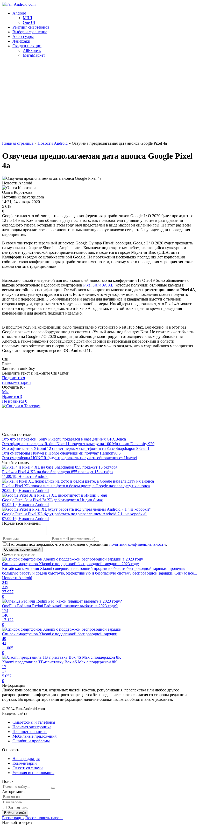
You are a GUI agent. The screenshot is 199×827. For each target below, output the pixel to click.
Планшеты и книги (29, 731)
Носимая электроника (31, 727)
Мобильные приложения (34, 736)
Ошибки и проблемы (31, 741)
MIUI (27, 18)
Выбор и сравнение (29, 32)
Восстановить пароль (44, 818)
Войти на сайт (15, 813)
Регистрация (13, 818)
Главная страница (17, 143)
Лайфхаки (21, 41)
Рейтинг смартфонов (30, 27)
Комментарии (24, 763)
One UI (29, 22)
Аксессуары (23, 36)
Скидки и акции (26, 46)
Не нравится (14, 401)
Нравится (12, 396)
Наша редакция (26, 758)
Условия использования (33, 772)
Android (19, 13)
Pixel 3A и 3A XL (98, 285)
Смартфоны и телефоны (33, 722)
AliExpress (32, 50)
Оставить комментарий (22, 549)
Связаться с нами (27, 768)
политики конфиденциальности (137, 544)
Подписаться (16, 380)
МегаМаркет (34, 55)
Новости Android (53, 143)
